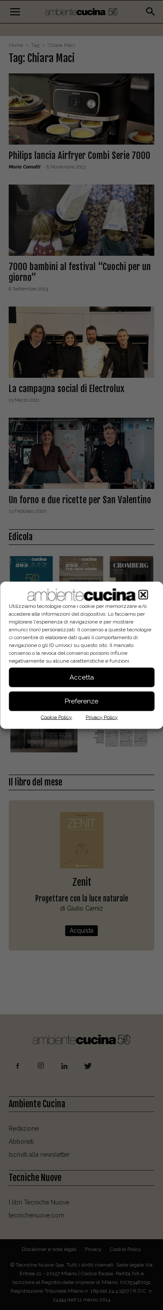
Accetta (82, 677)
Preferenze (81, 701)
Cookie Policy (56, 717)
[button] (143, 594)
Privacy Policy (102, 717)
